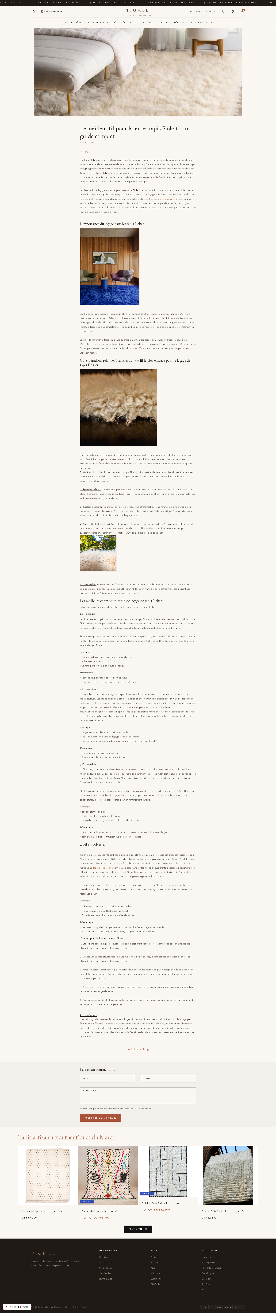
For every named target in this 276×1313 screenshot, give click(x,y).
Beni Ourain (156, 1262)
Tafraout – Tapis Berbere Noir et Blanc (42, 1211)
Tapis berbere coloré (102, 22)
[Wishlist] (232, 11)
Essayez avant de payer (200, 11)
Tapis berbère (72, 22)
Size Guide (206, 1278)
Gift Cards (155, 1284)
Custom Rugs (156, 1278)
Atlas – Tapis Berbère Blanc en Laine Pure (224, 1211)
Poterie (148, 22)
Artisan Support (106, 1262)
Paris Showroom (106, 1267)
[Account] (222, 11)
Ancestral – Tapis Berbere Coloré (99, 1211)
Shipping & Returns (210, 1262)
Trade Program (208, 1273)
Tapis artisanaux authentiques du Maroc (66, 1137)
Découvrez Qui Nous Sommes (193, 22)
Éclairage (129, 22)
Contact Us (206, 1257)
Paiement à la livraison (211, 1267)
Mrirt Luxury (156, 1273)
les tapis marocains (103, 868)
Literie (163, 22)
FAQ (204, 1289)
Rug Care (206, 1284)
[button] (17, 1307)
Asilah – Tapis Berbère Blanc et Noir (161, 1203)
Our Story (103, 1257)
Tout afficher (138, 1229)
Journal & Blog (105, 1278)
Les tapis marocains (164, 199)
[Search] (34, 11)
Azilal (153, 1267)
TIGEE (138, 12)
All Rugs (154, 1257)
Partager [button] (88, 151)
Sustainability (105, 1273)
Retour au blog (140, 1049)
